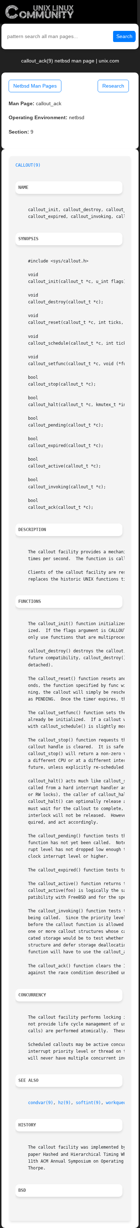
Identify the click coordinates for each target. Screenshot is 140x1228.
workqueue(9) (121, 1102)
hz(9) (64, 1102)
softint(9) (88, 1102)
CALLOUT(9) (28, 165)
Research (113, 86)
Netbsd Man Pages (35, 86)
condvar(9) (40, 1102)
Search (124, 36)
